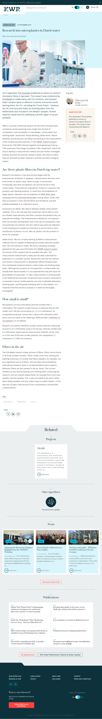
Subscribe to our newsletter (21, 705)
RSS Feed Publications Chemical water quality (60, 655)
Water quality (8, 402)
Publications (35, 676)
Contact (77, 676)
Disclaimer (56, 679)
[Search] (87, 7)
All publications (28, 655)
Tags (4, 397)
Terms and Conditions (82, 679)
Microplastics (21, 402)
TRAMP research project (46, 142)
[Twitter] (8, 414)
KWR (43, 194)
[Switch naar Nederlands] (77, 7)
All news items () (51, 582)
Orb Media (7, 99)
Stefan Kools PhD (81, 100)
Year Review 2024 (15, 676)
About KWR (56, 676)
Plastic (33, 402)
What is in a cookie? (33, 2)
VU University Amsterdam (25, 197)
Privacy (33, 679)
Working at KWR (15, 679)
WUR (48, 194)
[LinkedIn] (13, 414)
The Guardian (24, 93)
